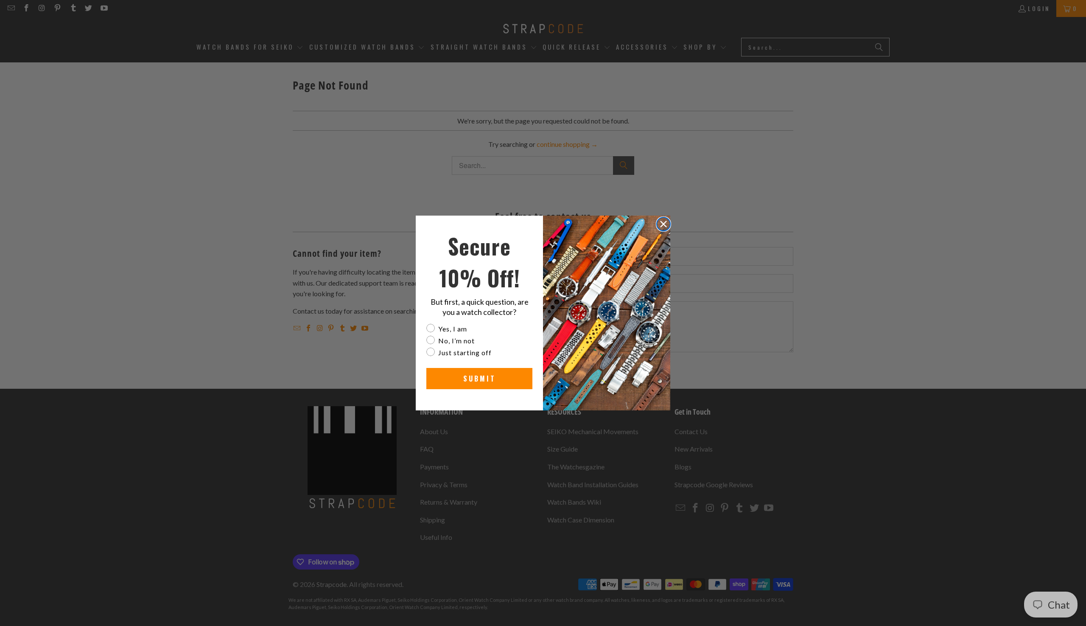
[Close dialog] (663, 224)
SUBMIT (479, 378)
